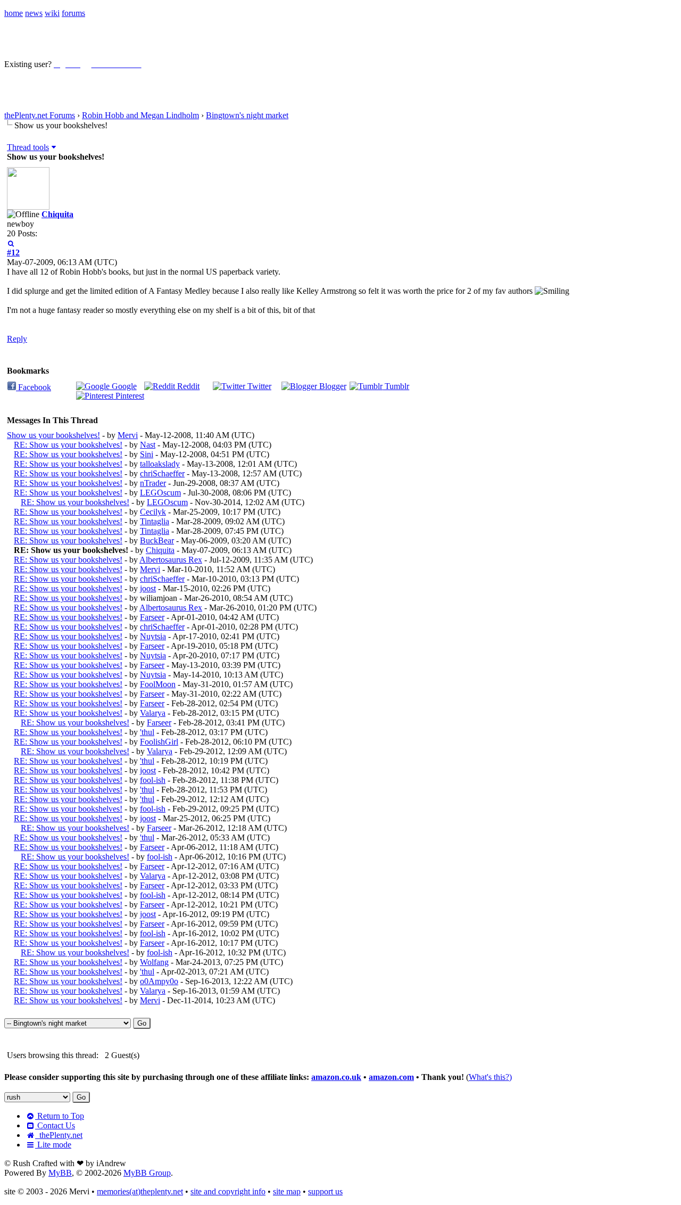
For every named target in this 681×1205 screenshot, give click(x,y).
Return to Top (59, 1115)
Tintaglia (154, 521)
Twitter (258, 386)
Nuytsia (153, 636)
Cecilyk (153, 511)
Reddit (187, 386)
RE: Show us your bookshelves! (68, 444)
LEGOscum (160, 492)
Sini (146, 454)
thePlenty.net (58, 1135)
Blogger (331, 386)
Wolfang (154, 962)
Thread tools (28, 147)
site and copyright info (227, 1191)
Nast (147, 444)
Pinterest (128, 395)
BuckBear (157, 540)
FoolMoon (158, 684)
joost (148, 588)
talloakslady (160, 463)
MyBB (60, 1172)
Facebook (33, 387)
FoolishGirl (159, 741)
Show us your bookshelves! (53, 435)
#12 (13, 252)
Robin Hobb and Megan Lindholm (140, 115)
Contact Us (55, 1125)
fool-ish (152, 780)
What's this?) (490, 1077)
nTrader (153, 483)
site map (287, 1191)
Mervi (128, 435)
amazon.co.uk (336, 1077)
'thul (147, 732)
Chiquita (57, 214)
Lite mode (53, 1144)
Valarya (152, 712)
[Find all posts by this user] (11, 242)
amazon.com (391, 1077)
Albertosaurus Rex (170, 559)
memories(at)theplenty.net (140, 1191)
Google (123, 386)
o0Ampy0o (159, 981)
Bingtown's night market (247, 115)
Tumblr (396, 386)
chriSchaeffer (162, 473)
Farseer (152, 617)
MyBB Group (147, 1172)
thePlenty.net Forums (39, 115)
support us (325, 1191)
